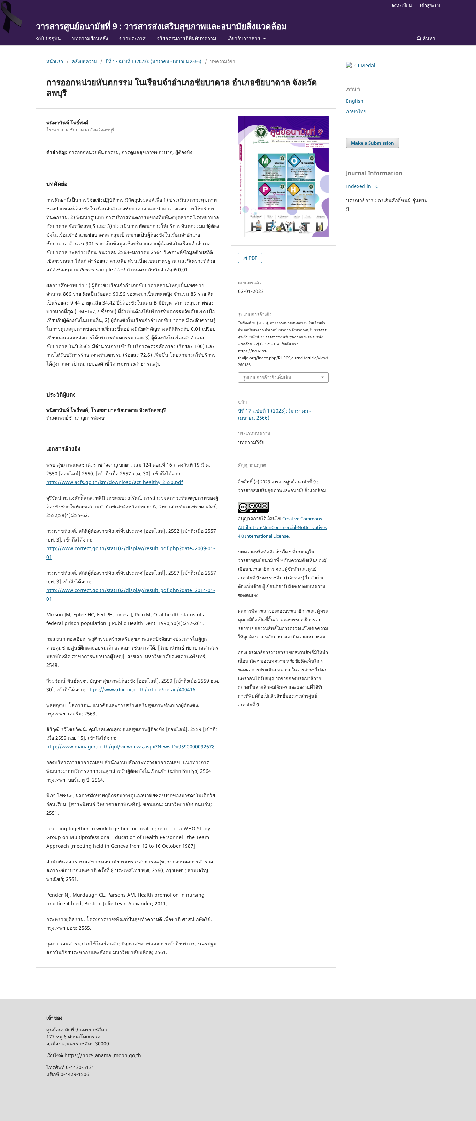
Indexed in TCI (363, 186)
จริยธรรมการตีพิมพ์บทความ (186, 38)
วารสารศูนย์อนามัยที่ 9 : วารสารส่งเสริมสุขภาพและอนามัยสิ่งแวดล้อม (161, 26)
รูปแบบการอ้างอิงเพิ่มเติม (267, 377)
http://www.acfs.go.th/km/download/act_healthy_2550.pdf (114, 482)
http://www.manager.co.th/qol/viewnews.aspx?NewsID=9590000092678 (130, 746)
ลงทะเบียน (401, 5)
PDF (252, 258)
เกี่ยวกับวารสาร (244, 38)
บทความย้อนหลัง (90, 38)
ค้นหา (428, 38)
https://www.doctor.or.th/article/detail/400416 (140, 689)
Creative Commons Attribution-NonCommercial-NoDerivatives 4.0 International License (282, 527)
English (354, 101)
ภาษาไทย (356, 111)
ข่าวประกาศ (132, 38)
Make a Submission (372, 143)
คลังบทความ (84, 61)
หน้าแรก (54, 61)
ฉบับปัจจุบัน (48, 38)
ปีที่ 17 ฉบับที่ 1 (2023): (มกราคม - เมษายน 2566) (153, 61)
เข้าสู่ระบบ (430, 5)
